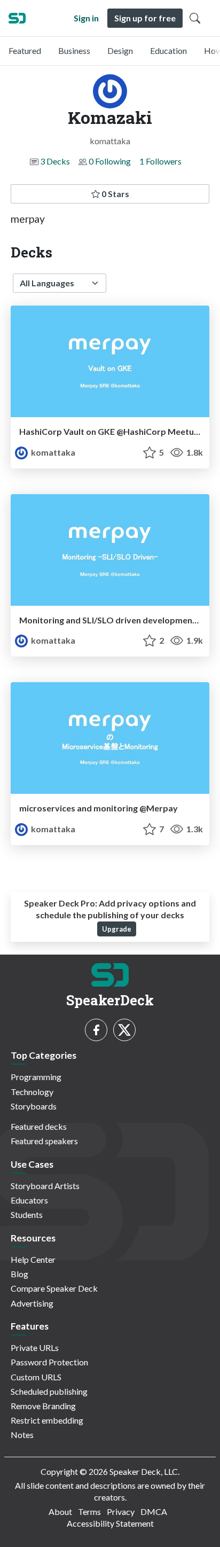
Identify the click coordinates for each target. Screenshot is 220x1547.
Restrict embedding (47, 1420)
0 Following (110, 161)
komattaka (52, 452)
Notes (22, 1434)
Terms (89, 1511)
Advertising (32, 1303)
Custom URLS (36, 1377)
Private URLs (35, 1347)
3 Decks (55, 161)
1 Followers (160, 161)
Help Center (33, 1259)
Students (27, 1214)
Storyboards (34, 1106)
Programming (36, 1077)
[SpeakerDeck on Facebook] (96, 1030)
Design (120, 50)
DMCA (153, 1511)
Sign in (86, 18)
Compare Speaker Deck (54, 1288)
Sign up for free (145, 18)
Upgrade (116, 929)
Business (74, 50)
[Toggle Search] (195, 18)
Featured (25, 50)
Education (168, 50)
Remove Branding (43, 1406)
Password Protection (49, 1362)
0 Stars (114, 194)
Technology (32, 1092)
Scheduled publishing (49, 1391)
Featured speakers (44, 1141)
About (60, 1511)
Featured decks (39, 1126)
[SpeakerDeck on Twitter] (124, 1030)
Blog (19, 1274)
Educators (29, 1200)
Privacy (121, 1511)
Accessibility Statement (110, 1523)
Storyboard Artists (45, 1186)
